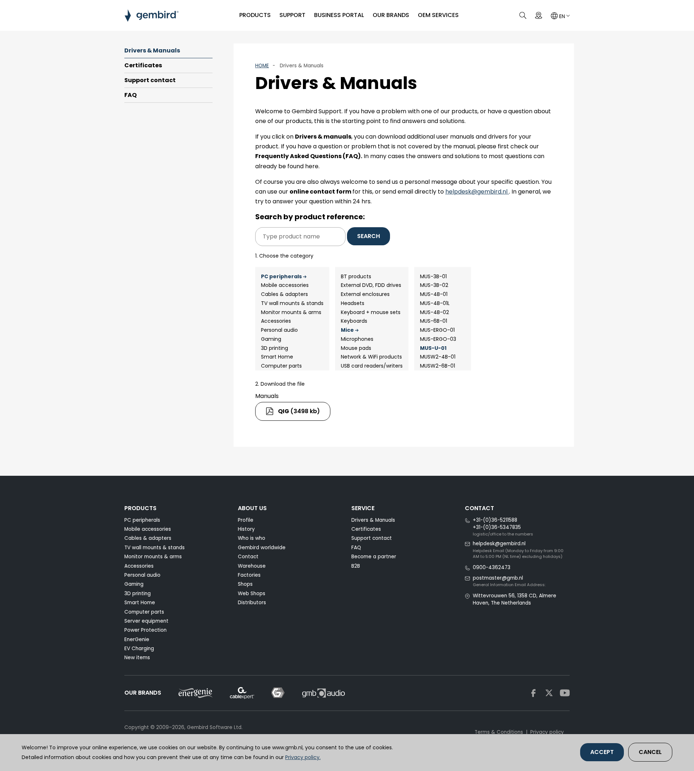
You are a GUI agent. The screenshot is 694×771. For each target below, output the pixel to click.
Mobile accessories (285, 285)
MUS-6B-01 (433, 321)
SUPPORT (292, 15)
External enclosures (365, 294)
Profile (245, 520)
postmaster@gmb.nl (498, 578)
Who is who (251, 538)
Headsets (352, 303)
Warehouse (252, 566)
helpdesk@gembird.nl (477, 191)
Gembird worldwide (262, 547)
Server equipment (146, 621)
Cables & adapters (284, 294)
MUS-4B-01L (435, 303)
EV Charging (139, 648)
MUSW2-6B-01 (437, 365)
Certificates (143, 65)
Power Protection (145, 630)
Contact (248, 556)
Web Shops (251, 593)
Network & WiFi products (371, 356)
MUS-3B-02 (434, 285)
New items (137, 657)
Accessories (276, 321)
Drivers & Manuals (152, 50)
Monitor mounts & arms (291, 312)
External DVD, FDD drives (371, 285)
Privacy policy (547, 732)
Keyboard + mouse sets (370, 312)
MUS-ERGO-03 (438, 339)
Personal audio (279, 330)
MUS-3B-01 (433, 276)
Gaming (271, 339)
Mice (347, 330)
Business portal (339, 15)
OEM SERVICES (438, 15)
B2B (355, 566)
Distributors (252, 602)
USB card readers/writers (372, 365)
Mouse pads (356, 348)
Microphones (357, 339)
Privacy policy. (303, 757)
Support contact (150, 80)
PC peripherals (281, 276)
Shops (245, 584)
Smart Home (277, 356)
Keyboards (354, 321)
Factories (249, 575)
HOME (262, 65)
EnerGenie (136, 639)
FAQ (130, 95)
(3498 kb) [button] (299, 411)
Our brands (391, 15)
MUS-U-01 (433, 348)
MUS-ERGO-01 (437, 330)
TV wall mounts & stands (292, 303)
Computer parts (281, 365)
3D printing (274, 348)
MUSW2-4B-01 (437, 356)
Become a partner (373, 556)
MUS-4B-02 (434, 312)
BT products (356, 276)
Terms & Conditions (499, 732)
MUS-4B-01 (433, 294)
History (246, 529)
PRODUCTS (255, 15)
